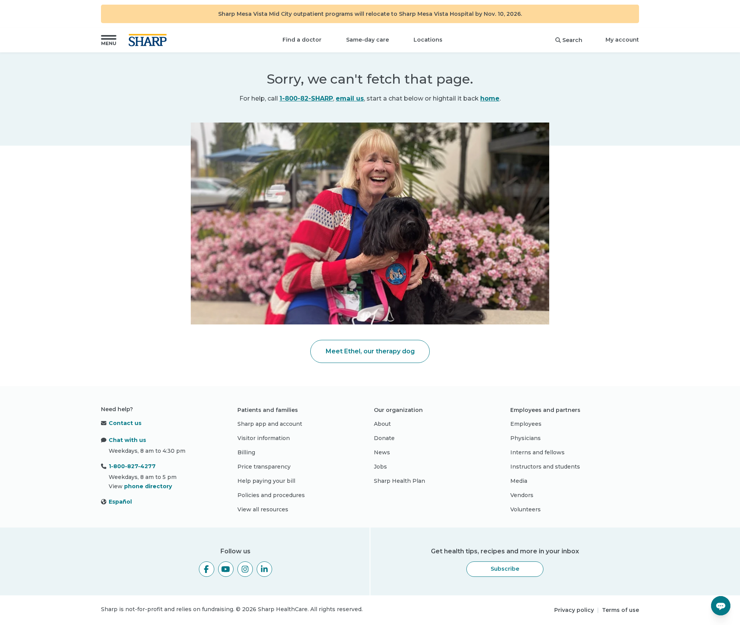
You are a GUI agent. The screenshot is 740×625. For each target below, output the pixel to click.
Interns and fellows (537, 452)
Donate (384, 438)
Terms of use (620, 610)
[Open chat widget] (720, 605)
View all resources (262, 509)
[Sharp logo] (149, 40)
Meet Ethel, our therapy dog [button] (370, 351)
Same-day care (367, 39)
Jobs (380, 466)
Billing (246, 452)
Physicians (525, 438)
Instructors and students (545, 466)
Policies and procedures (271, 495)
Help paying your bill (266, 480)
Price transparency (264, 466)
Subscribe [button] (505, 568)
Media (518, 480)
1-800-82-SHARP (306, 98)
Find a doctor (302, 39)
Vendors (521, 495)
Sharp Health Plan (399, 480)
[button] (108, 40)
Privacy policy (574, 610)
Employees (526, 423)
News (382, 452)
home (490, 98)
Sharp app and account (269, 423)
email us (350, 98)
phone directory (148, 486)
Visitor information (263, 438)
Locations (428, 39)
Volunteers (525, 509)
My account (622, 39)
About (382, 423)
